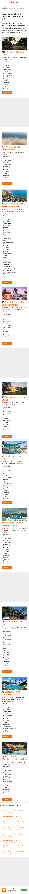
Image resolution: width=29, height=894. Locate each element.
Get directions (11, 59)
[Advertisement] (14, 112)
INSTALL (24, 890)
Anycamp (4, 7)
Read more (6, 92)
